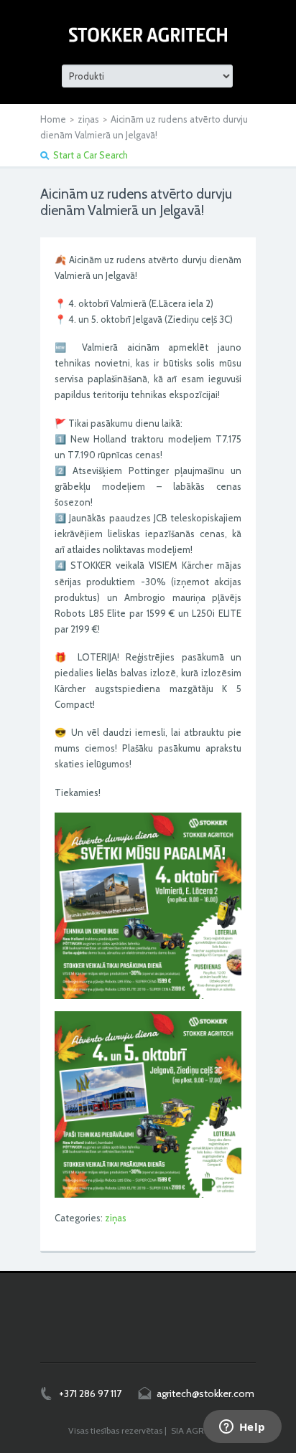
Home (53, 119)
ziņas (88, 119)
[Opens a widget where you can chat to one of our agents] (242, 1428)
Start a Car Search (90, 155)
